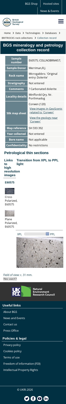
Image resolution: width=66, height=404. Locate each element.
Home (7, 33)
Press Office (11, 330)
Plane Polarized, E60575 (11, 222)
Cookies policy (12, 351)
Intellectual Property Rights (20, 370)
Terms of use (11, 357)
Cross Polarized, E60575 (11, 200)
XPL (19, 234)
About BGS (10, 312)
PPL (52, 234)
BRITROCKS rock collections (17, 37)
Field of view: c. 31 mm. (17, 275)
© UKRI (25, 390)
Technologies (32, 33)
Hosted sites (51, 4)
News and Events (14, 318)
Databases (51, 33)
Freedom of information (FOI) (21, 364)
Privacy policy (12, 345)
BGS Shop (31, 4)
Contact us (10, 324)
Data (18, 33)
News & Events (49, 11)
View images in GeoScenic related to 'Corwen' (46, 110)
